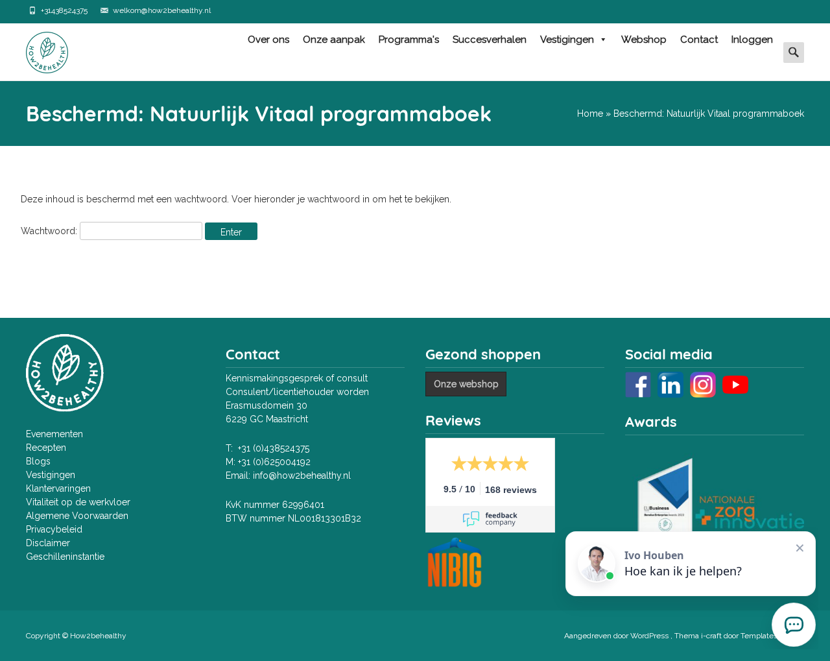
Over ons (268, 39)
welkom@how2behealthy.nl (162, 10)
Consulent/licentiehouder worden (297, 392)
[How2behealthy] (36, 49)
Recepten (46, 447)
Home (590, 113)
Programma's (409, 39)
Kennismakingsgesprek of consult (297, 378)
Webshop (644, 39)
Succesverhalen (490, 39)
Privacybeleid (54, 529)
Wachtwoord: (50, 231)
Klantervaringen (58, 488)
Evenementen (54, 434)
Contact (699, 39)
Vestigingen (567, 39)
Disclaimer (48, 543)
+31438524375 (64, 10)
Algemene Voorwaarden (77, 516)
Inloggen (752, 39)
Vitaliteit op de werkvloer (78, 502)
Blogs (38, 461)
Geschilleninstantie (65, 556)
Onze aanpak (334, 39)
